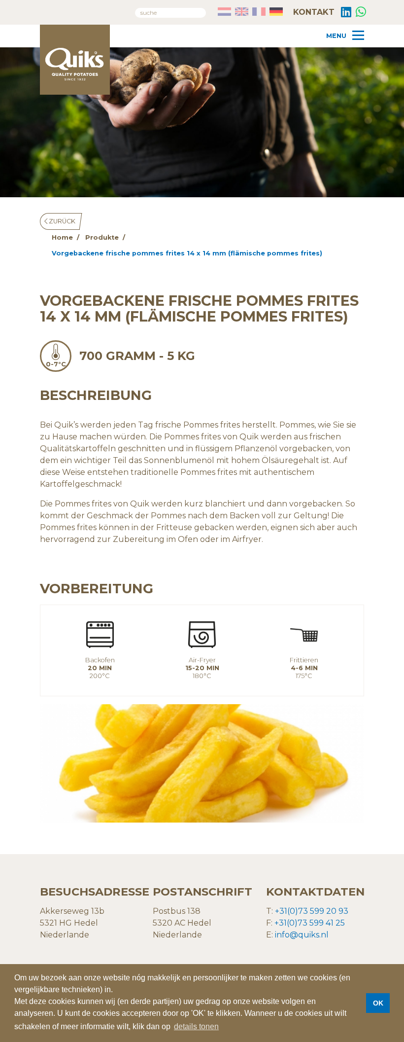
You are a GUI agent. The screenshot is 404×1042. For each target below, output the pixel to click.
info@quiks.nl (302, 934)
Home (62, 237)
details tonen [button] (196, 1026)
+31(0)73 (290, 923)
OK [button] (378, 1003)
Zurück (61, 221)
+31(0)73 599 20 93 (311, 911)
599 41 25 (326, 923)
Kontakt (313, 12)
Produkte (102, 237)
